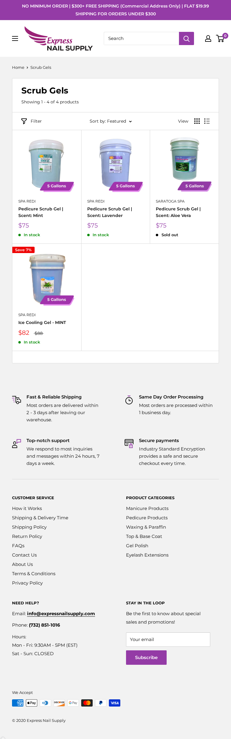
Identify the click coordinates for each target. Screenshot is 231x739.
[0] (220, 38)
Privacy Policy (27, 583)
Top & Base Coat (144, 536)
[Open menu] (15, 38)
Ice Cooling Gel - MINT (42, 322)
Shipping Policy (29, 527)
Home (18, 67)
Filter (36, 121)
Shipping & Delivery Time (40, 518)
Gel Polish (137, 545)
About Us (22, 564)
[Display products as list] (207, 121)
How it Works (27, 508)
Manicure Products (147, 508)
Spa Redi (27, 201)
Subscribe (146, 657)
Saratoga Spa (170, 201)
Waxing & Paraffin (146, 527)
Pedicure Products (147, 518)
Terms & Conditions (33, 573)
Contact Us (24, 555)
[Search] (186, 38)
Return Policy (27, 536)
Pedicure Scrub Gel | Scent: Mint (40, 212)
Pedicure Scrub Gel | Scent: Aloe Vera (178, 212)
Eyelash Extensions (147, 555)
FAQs (18, 545)
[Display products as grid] (197, 121)
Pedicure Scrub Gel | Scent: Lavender (109, 212)
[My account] (208, 38)
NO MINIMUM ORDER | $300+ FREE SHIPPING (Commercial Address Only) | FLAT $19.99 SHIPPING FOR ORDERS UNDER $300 (115, 10)
